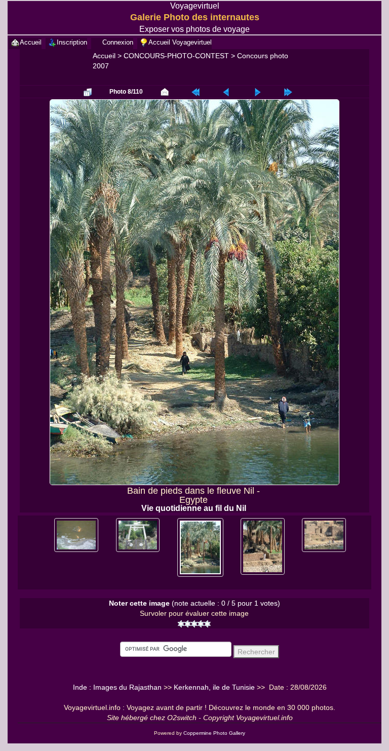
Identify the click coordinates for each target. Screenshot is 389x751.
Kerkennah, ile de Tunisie (214, 687)
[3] (194, 623)
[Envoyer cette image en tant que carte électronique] (164, 92)
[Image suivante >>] (257, 92)
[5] (207, 623)
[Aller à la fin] (288, 92)
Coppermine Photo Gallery (214, 733)
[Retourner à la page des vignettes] (88, 92)
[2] (187, 623)
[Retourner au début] (195, 92)
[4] (201, 623)
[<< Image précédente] (226, 92)
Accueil (104, 56)
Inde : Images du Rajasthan (117, 687)
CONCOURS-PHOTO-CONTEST (176, 56)
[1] (181, 623)
